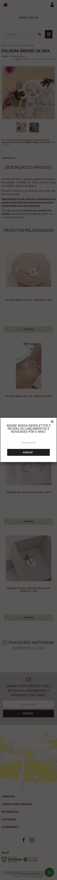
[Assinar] (28, 452)
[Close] (53, 422)
